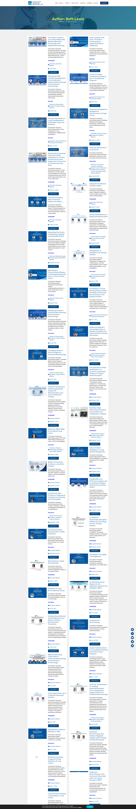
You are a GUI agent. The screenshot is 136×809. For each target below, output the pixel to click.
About (61, 3)
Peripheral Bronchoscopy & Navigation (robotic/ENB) (56, 449)
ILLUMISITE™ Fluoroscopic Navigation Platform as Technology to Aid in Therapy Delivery (98, 521)
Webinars (51, 65)
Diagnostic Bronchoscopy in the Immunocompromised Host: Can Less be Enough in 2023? (97, 776)
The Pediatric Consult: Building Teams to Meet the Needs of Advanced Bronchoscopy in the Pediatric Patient (98, 292)
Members (89, 3)
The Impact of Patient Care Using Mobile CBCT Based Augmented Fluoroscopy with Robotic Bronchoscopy (56, 41)
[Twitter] (132, 641)
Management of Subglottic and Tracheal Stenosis (98, 252)
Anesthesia (93, 133)
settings (80, 807)
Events (67, 3)
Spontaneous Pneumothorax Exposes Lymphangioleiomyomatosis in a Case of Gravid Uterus (57, 274)
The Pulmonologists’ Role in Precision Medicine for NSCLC (55, 199)
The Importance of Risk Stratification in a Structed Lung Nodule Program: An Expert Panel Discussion (97, 371)
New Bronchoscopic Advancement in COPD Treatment (56, 532)
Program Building (60, 106)
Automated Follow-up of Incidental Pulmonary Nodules (57, 695)
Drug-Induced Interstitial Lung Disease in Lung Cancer (57, 796)
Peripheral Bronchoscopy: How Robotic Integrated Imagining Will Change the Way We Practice (97, 736)
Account (95, 3)
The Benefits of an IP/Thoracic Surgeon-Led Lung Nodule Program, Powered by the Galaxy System (98, 483)
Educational (52, 63)
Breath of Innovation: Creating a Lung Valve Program (56, 464)
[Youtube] (132, 637)
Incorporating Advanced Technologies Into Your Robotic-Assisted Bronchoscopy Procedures (57, 620)
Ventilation (100, 135)
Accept (89, 806)
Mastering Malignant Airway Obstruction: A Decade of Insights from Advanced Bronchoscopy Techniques (98, 331)
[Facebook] (132, 629)
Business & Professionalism (56, 104)
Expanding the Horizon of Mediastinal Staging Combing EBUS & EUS (56, 234)
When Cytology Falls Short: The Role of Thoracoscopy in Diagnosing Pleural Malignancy (96, 41)
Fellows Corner (101, 62)
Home (56, 3)
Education (75, 3)
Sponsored (58, 63)
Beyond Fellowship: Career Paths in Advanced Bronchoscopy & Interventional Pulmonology (57, 658)
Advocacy (83, 3)
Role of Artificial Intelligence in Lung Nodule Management (97, 450)
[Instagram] (132, 633)
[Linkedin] (132, 645)
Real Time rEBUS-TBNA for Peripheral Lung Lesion (56, 431)
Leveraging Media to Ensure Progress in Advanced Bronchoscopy (57, 352)
